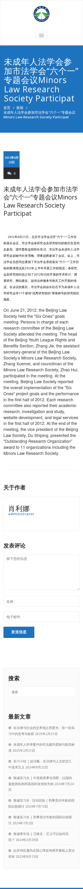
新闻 (19, 107)
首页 (6, 107)
